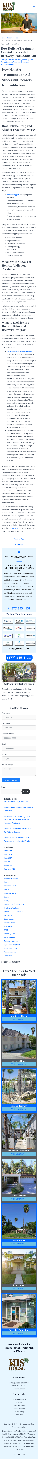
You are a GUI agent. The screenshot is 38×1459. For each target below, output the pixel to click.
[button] (19, 673)
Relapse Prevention (11, 941)
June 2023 (8, 858)
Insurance (8, 915)
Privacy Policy (19, 1412)
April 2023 (8, 865)
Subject (4, 754)
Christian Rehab (10, 886)
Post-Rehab (8, 926)
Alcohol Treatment (11, 878)
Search (3, 787)
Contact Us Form (19, 1389)
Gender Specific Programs (14, 904)
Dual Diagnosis (10, 893)
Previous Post (19, 539)
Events (6, 897)
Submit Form (11, 780)
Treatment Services (19, 1399)
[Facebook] (24, 1454)
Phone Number (8, 734)
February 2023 (9, 869)
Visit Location (19, 1019)
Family (6, 900)
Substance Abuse (10, 948)
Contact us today (14, 528)
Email (4, 744)
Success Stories (10, 952)
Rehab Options (10, 937)
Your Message (7, 765)
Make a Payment (19, 1408)
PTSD (6, 930)
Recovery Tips (9, 934)
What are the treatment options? (19, 351)
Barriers (7, 882)
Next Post (19, 545)
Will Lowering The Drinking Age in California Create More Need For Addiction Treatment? (17, 819)
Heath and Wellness (11, 908)
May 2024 (7, 854)
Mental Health (9, 923)
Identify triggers (13, 195)
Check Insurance (19, 1405)
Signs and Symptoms (12, 945)
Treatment (8, 956)
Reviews (19, 1402)
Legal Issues (9, 919)
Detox (6, 889)
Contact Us (19, 1415)
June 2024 (8, 850)
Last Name (6, 723)
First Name (6, 713)
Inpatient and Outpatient (13, 911)
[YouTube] (19, 1454)
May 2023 (7, 861)
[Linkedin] (14, 1454)
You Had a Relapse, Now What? (16, 802)
